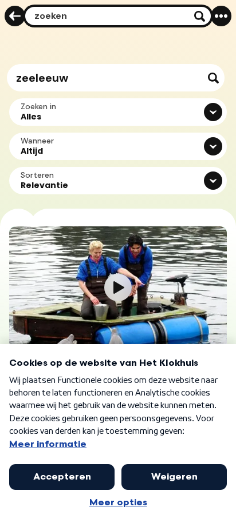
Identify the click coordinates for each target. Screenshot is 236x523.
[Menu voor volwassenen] (221, 16)
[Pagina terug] (15, 16)
